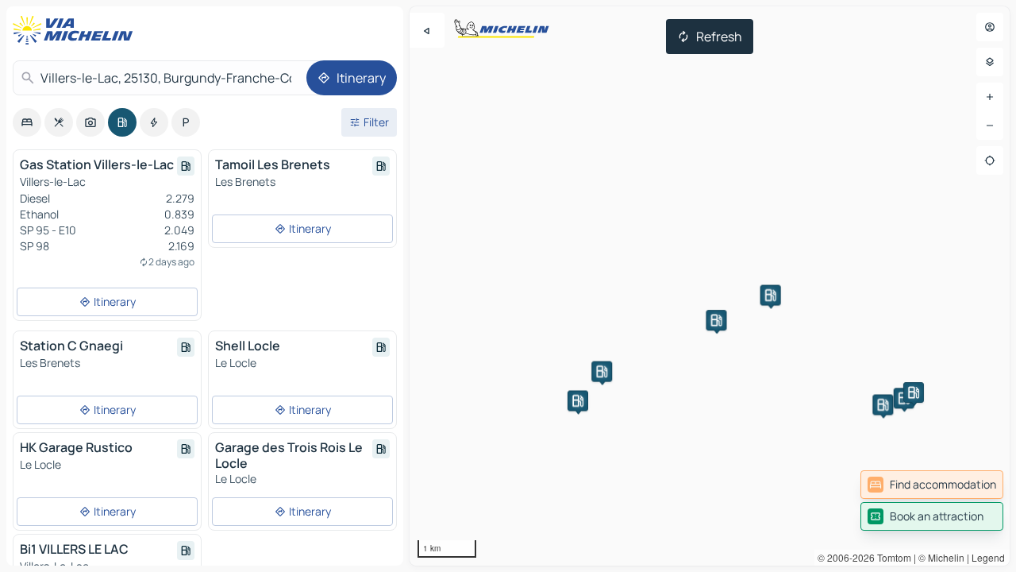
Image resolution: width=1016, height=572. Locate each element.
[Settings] (989, 62)
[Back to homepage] (76, 30)
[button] (578, 400)
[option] (27, 122)
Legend (988, 557)
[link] (931, 484)
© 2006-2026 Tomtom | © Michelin (891, 557)
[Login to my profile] (989, 27)
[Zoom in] (989, 97)
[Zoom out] (989, 125)
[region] (710, 286)
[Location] (989, 160)
